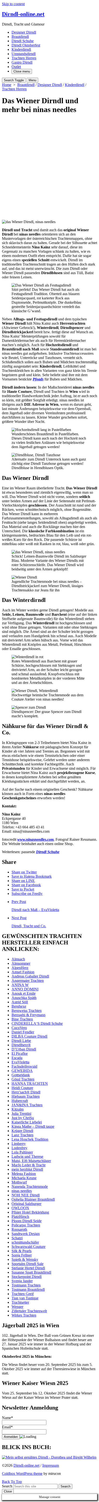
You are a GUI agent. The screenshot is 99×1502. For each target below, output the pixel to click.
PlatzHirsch (20, 1217)
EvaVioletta (20, 1062)
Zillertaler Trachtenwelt (29, 1311)
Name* (7, 1418)
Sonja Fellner (22, 1255)
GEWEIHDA (22, 1071)
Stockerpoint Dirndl (27, 1277)
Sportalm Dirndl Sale (27, 1264)
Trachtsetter (20, 1302)
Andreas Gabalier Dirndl (30, 976)
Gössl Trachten (23, 1079)
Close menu (21, 71)
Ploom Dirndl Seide (27, 1221)
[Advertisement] (49, 168)
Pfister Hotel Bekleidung (30, 1212)
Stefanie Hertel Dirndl (28, 1268)
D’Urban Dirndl (24, 1049)
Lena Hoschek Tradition (30, 1139)
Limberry (19, 1144)
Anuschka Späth (24, 998)
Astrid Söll (20, 1002)
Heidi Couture (22, 1088)
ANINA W (20, 985)
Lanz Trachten (22, 1135)
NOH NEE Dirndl (26, 1195)
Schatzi (17, 1238)
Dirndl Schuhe (23, 41)
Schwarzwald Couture (28, 1247)
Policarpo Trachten (26, 1225)
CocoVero (19, 1028)
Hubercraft (20, 1101)
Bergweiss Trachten (27, 1011)
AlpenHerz (20, 968)
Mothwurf (19, 1182)
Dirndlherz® (21, 1045)
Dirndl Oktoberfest (26, 45)
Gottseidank (21, 1075)
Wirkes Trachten (24, 1315)
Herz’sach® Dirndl (26, 1092)
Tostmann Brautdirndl (28, 1289)
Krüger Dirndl (22, 1131)
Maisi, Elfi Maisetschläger (31, 1161)
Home (6, 85)
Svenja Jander (22, 1281)
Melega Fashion (24, 1174)
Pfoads (38, 379)
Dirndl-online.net (26, 1465)
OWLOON (20, 1208)
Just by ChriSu (23, 1118)
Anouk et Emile (24, 993)
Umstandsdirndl (24, 54)
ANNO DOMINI (25, 989)
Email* (7, 1427)
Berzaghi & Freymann (28, 1015)
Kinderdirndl (21, 49)
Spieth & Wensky (25, 1259)
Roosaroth (19, 1229)
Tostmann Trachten (26, 1285)
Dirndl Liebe (21, 1041)
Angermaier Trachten (28, 981)
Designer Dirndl (24, 32)
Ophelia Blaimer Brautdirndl (33, 1199)
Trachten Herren (24, 58)
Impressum (50, 1465)
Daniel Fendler (23, 1032)
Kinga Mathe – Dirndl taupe (33, 1126)
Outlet (16, 67)
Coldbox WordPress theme (22, 1473)
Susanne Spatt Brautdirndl (31, 1272)
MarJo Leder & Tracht (28, 1165)
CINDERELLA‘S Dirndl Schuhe (37, 1023)
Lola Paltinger (22, 1152)
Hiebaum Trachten (26, 1096)
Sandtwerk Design (26, 1234)
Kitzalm (18, 1109)
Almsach (18, 959)
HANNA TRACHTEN (30, 1084)
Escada (17, 1058)
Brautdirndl (20, 37)
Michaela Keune (24, 1178)
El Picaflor (20, 1053)
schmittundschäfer (25, 1242)
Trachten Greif (23, 1294)
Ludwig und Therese (27, 1156)
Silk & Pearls (21, 1251)
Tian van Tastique (25, 1298)
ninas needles (22, 1191)
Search (7, 1486)
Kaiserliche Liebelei (27, 1122)
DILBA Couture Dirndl (29, 1036)
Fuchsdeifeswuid (24, 1066)
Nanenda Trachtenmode (30, 1186)
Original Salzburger (26, 1204)
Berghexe (19, 1006)
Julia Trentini (21, 1114)
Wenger (17, 1307)
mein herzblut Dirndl (27, 1169)
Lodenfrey (19, 1148)
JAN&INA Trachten (27, 1105)
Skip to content (13, 4)
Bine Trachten (22, 1019)
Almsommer (21, 963)
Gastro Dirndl (22, 62)
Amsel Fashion (23, 972)
